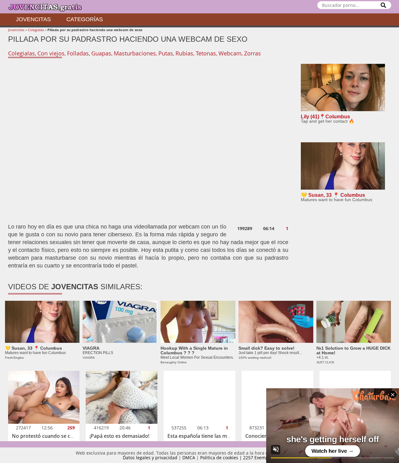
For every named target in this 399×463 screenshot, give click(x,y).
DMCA (188, 458)
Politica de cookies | (221, 458)
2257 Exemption (259, 458)
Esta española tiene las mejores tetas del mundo (224, 435)
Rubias (184, 53)
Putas (165, 53)
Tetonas (206, 53)
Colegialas (36, 29)
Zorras (252, 53)
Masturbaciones (135, 53)
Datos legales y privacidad (150, 458)
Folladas (78, 53)
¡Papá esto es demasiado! (119, 435)
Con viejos (51, 53)
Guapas (101, 53)
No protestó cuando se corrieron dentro (60, 435)
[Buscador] (383, 5)
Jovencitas (33, 19)
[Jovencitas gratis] (50, 6)
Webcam (230, 53)
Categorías (84, 19)
